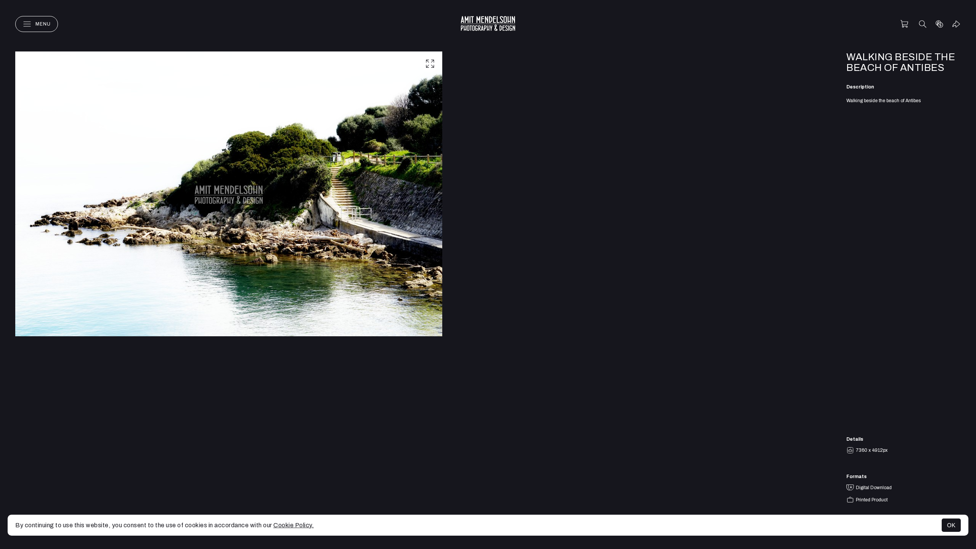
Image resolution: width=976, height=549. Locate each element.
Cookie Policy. (293, 525)
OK (951, 525)
